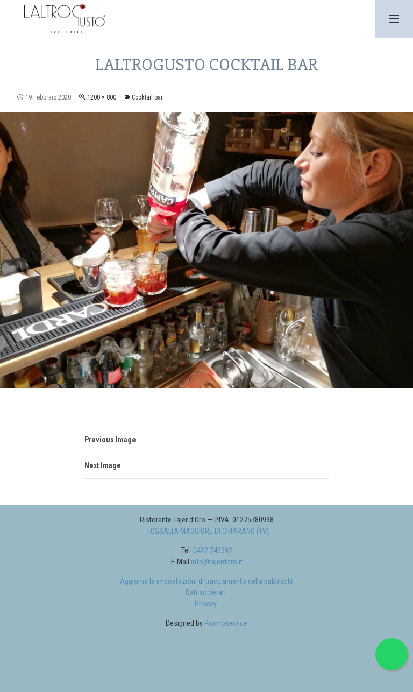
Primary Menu (394, 19)
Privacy (206, 603)
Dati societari (206, 592)
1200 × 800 (101, 97)
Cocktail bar (147, 97)
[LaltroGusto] (63, 17)
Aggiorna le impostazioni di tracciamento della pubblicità (207, 581)
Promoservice (225, 623)
